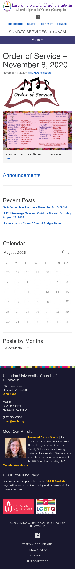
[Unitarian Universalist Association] (19, 506)
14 (57, 292)
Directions (15, 24)
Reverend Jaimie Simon (43, 437)
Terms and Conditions (37, 544)
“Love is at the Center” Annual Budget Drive (32, 223)
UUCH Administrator (40, 72)
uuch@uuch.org (13, 421)
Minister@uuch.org (15, 465)
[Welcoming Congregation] (46, 506)
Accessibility (38, 555)
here (8, 158)
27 (17, 272)
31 (57, 272)
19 (37, 302)
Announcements (22, 175)
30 (47, 272)
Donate (62, 24)
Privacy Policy (38, 550)
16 (8, 302)
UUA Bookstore (37, 561)
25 (27, 311)
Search (32, 24)
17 (17, 302)
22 (67, 301)
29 (37, 272)
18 (27, 302)
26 (8, 272)
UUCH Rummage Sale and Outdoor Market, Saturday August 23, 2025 (37, 215)
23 (8, 311)
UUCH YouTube (56, 481)
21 (57, 302)
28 (27, 272)
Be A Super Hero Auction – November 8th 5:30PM (35, 207)
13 (47, 292)
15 (67, 292)
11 (27, 292)
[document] (37, 203)
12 (37, 292)
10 (17, 292)
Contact (47, 24)
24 (17, 311)
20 (47, 302)
